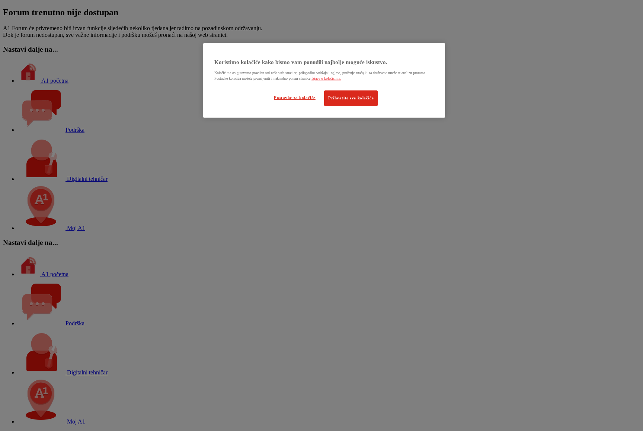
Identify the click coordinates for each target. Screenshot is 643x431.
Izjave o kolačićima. (326, 78)
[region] (324, 80)
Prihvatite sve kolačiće (351, 98)
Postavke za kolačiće (294, 97)
